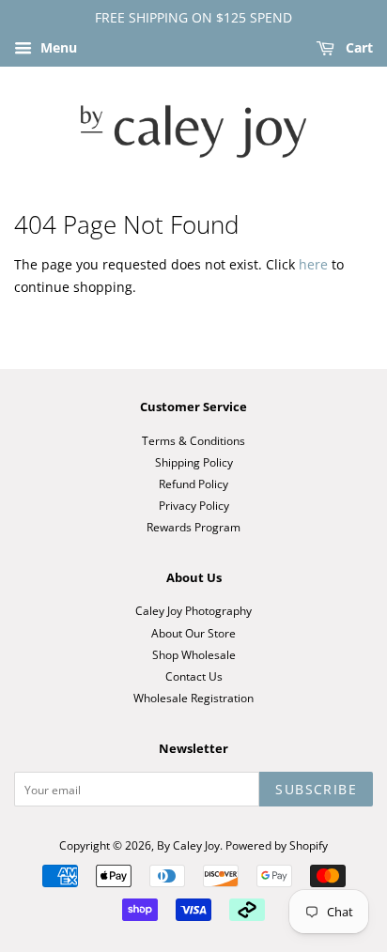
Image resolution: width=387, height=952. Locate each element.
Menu (57, 47)
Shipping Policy (194, 461)
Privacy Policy (194, 505)
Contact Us (194, 675)
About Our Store (193, 632)
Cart (357, 47)
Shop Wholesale (194, 654)
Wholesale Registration (193, 697)
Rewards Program (193, 526)
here (313, 264)
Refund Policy (193, 483)
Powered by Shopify (276, 844)
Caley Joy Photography (193, 610)
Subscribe (316, 789)
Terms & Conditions (193, 440)
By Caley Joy (188, 844)
